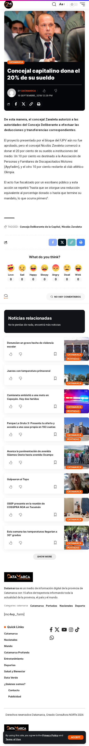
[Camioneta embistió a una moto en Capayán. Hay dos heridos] (76, 401)
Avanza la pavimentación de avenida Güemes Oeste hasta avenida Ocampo (30, 453)
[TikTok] (77, 630)
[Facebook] (51, 630)
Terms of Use (13, 739)
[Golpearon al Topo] (76, 483)
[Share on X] (23, 104)
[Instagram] (71, 630)
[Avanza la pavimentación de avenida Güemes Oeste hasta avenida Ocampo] (76, 457)
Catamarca (16, 62)
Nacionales (66, 605)
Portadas (73, 358)
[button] (75, 737)
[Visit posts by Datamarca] (11, 92)
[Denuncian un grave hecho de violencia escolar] (76, 349)
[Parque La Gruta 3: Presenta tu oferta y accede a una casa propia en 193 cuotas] (76, 429)
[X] (57, 630)
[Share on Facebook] (15, 104)
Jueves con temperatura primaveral (28, 370)
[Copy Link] (31, 104)
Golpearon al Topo (18, 479)
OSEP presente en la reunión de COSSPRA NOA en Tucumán (26, 505)
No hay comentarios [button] (67, 296)
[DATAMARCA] (8, 4)
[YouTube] (64, 630)
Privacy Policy (50, 735)
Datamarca (28, 90)
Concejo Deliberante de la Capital (40, 226)
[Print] (38, 104)
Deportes (81, 605)
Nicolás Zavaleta (72, 226)
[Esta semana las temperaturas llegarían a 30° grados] (76, 538)
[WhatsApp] (52, 638)
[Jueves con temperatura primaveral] (76, 375)
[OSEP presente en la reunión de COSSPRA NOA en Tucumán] (76, 510)
